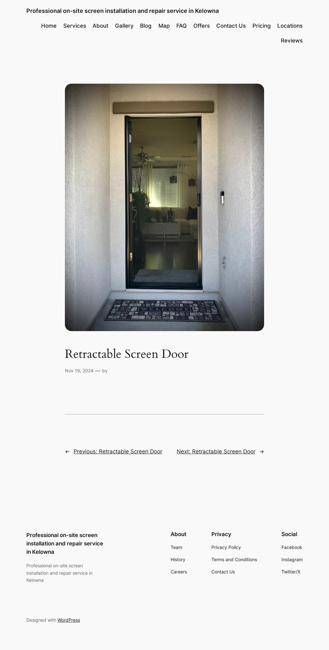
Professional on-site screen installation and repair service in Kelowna (122, 10)
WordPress (69, 620)
